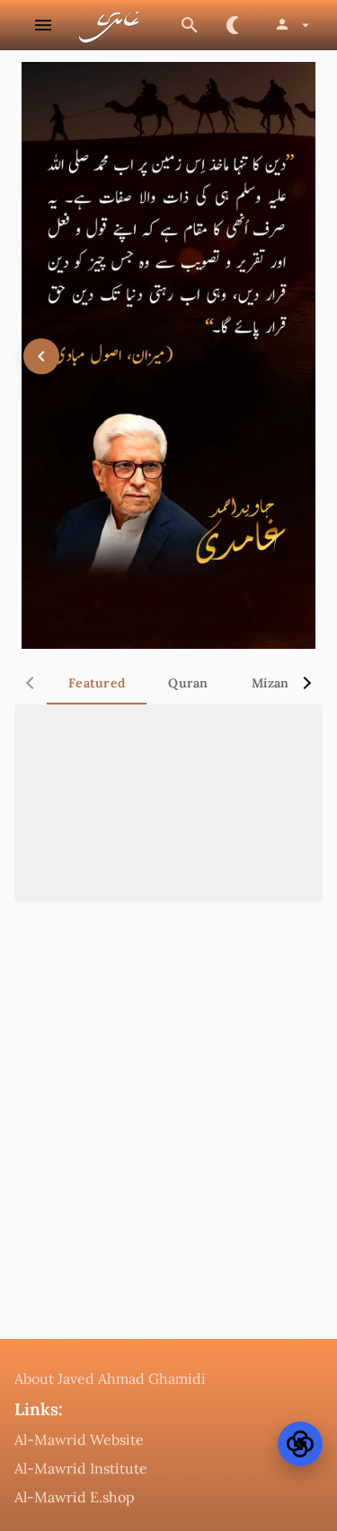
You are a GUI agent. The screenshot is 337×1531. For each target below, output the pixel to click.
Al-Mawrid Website (79, 1439)
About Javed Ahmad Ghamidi (110, 1378)
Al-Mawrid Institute (80, 1468)
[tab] (96, 682)
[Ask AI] (300, 1444)
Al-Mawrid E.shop (74, 1497)
